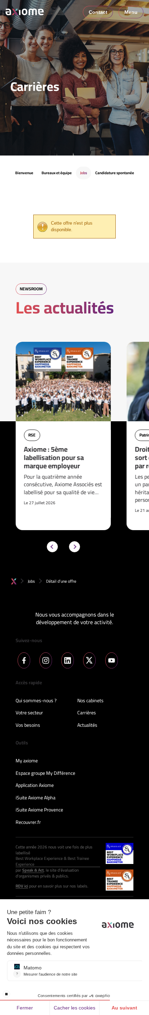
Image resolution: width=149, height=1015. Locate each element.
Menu (131, 12)
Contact (98, 12)
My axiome (27, 761)
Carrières (86, 712)
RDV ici (22, 886)
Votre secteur (29, 712)
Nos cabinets (90, 700)
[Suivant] (74, 546)
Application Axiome (35, 785)
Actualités (87, 725)
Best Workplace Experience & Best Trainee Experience (52, 861)
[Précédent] (52, 546)
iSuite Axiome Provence (39, 810)
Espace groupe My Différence (45, 773)
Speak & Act (33, 870)
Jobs (31, 581)
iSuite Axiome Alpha (35, 798)
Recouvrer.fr (28, 822)
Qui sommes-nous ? (36, 700)
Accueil (14, 581)
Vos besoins (28, 725)
